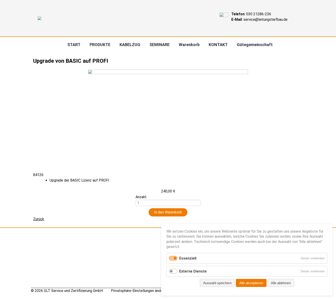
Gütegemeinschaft (255, 44)
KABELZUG (130, 44)
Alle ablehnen (281, 283)
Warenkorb (189, 44)
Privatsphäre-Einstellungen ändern (138, 291)
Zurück (38, 219)
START (73, 44)
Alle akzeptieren (251, 283)
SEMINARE (159, 44)
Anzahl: (141, 197)
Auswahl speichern (217, 283)
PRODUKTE (100, 44)
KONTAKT (218, 44)
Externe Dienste (193, 271)
